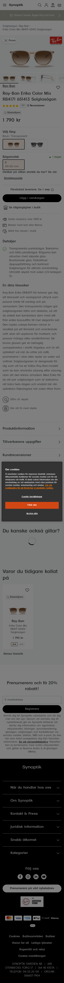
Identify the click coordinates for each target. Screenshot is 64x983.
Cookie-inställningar (32, 497)
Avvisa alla (32, 514)
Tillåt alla (32, 505)
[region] (32, 492)
